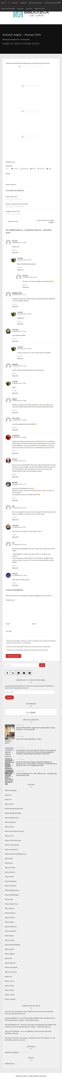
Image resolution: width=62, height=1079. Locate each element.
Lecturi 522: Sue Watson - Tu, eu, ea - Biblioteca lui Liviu (21, 1031)
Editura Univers (9, 986)
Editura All (8, 795)
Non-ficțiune (40, 8)
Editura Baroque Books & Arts (14, 808)
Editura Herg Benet (11, 881)
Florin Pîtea (16, 418)
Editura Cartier (9, 827)
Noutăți (29, 8)
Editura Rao (8, 958)
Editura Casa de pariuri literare (14, 831)
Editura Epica (9, 863)
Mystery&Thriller (35, 3)
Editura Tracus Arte (11, 972)
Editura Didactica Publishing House (15, 854)
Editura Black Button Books (13, 813)
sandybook (15, 436)
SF (9, 3)
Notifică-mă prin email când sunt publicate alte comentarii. (29, 647)
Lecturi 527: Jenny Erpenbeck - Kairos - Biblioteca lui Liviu (22, 1011)
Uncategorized (11, 184)
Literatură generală (52, 3)
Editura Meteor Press (11, 904)
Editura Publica (9, 949)
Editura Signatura (10, 963)
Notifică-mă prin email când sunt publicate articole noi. (27, 650)
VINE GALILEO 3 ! (12, 196)
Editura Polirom (10, 940)
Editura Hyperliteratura (12, 890)
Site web (8, 631)
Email (34, 624)
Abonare (9, 697)
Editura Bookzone (10, 822)
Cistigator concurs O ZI (13, 211)
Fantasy (15, 3)
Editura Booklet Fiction (12, 818)
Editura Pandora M (10, 927)
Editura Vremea (9, 995)
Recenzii (20, 8)
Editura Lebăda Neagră (12, 895)
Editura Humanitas (10, 886)
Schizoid (14, 574)
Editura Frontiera (10, 867)
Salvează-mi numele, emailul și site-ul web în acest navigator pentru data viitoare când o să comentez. (31, 642)
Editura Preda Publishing (12, 945)
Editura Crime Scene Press (13, 840)
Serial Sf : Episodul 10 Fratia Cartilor (17, 204)
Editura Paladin (9, 922)
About (3, 3)
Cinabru (14, 459)
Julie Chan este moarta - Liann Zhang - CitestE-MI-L (20, 1038)
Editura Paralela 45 (10, 931)
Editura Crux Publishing (12, 845)
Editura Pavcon (9, 936)
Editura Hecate (9, 877)
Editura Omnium (10, 917)
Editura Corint (9, 836)
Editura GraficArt (10, 872)
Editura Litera (9, 899)
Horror (23, 3)
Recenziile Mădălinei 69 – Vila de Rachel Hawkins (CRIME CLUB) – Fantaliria (27, 1018)
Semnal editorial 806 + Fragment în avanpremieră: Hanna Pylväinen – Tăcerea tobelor (35, 728)
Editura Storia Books (11, 967)
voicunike (15, 329)
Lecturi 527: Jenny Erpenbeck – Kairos (28, 739)
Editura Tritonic (9, 981)
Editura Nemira (9, 908)
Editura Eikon (9, 858)
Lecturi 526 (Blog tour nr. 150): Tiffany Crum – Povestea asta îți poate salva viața (36, 774)
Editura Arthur (9, 804)
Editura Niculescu (10, 913)
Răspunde (15, 252)
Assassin (15, 241)
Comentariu (11, 600)
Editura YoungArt (10, 999)
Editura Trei (8, 976)
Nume (8, 624)
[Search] (59, 2)
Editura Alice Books (11, 790)
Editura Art (8, 799)
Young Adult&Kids (8, 8)
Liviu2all (20, 258)
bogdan (14, 399)
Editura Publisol (10, 954)
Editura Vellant (9, 990)
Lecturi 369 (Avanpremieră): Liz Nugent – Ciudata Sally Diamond (31, 1027)
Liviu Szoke (26, 39)
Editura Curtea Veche (11, 849)
